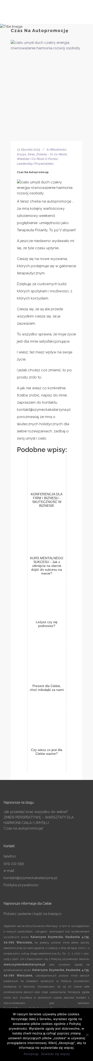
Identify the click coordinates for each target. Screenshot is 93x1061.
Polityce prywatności (75, 981)
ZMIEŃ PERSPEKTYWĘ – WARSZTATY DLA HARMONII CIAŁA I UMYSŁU (39, 820)
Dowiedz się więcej (55, 1054)
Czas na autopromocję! (23, 828)
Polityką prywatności (64, 959)
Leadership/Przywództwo (35, 163)
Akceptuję (31, 1054)
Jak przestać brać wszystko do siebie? (36, 812)
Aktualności (58, 149)
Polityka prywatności (21, 885)
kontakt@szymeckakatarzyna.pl (30, 878)
